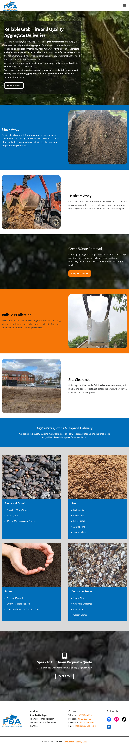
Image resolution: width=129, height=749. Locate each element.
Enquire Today (79, 273)
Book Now (64, 676)
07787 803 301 (86, 715)
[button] (124, 5)
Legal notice (69, 742)
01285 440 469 (87, 722)
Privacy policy (81, 742)
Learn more (14, 86)
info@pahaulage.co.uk (85, 725)
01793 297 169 (84, 718)
